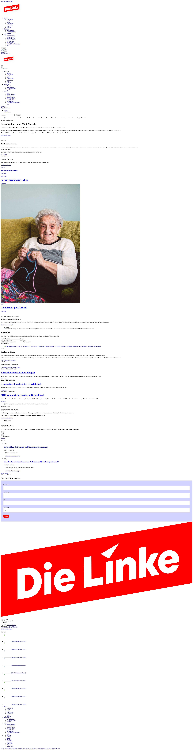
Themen (6, 706)
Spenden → (3, 52)
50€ (3, 435)
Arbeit (8, 709)
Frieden (8, 710)
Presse (8, 738)
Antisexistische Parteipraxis (13, 732)
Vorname (3, 338)
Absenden (3, 438)
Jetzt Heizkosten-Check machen (8, 360)
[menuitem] (6, 71)
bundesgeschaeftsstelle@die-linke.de (9, 627)
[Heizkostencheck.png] (52, 346)
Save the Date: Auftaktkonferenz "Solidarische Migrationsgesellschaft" (31, 462)
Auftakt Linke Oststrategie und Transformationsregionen (26, 447)
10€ (3, 432)
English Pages (7, 111)
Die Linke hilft (10, 729)
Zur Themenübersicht (6, 165)
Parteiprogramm (10, 725)
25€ (3, 433)
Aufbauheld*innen (11, 720)
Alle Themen (10, 708)
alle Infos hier (4, 154)
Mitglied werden (10, 719)
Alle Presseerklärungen (6, 367)
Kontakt (5, 110)
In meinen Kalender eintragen (12, 456)
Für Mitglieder (10, 731)
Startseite (9, 735)
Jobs (8, 734)
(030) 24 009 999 (11, 625)
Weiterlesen (3, 378)
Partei (5, 723)
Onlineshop (9, 740)
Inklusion (9, 739)
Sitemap (8, 744)
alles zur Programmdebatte (7, 324)
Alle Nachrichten (16, 367)
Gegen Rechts (10, 712)
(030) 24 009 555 (13, 626)
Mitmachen (6, 717)
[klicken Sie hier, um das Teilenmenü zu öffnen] (2, 66)
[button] (3, 50)
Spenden (9, 721)
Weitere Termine (4, 473)
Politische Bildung (11, 728)
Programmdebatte (11, 724)
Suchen (18, 115)
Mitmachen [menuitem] (6, 29)
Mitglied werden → (5, 53)
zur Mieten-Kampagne (6, 135)
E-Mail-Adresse (5, 342)
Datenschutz (10, 743)
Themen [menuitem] (6, 18)
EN (1, 50)
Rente (8, 715)
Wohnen (9, 716)
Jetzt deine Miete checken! (7, 418)
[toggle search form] (5, 50)
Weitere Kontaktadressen (6, 629)
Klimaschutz (10, 713)
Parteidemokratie (11, 727)
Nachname (4, 340)
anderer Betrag (5, 436)
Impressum (9, 742)
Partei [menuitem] (5, 34)
